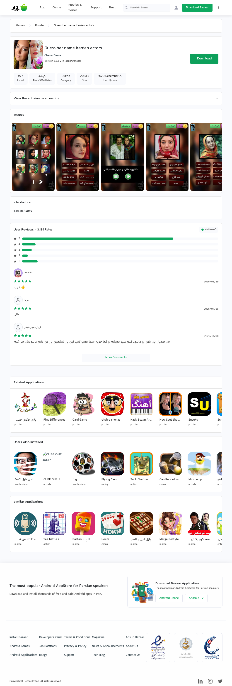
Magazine (98, 637)
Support (96, 7)
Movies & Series (75, 7)
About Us (132, 646)
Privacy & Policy (75, 646)
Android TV (196, 598)
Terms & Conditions (77, 637)
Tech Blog (98, 655)
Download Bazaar (197, 7)
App (42, 7)
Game (57, 7)
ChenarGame (52, 55)
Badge (43, 655)
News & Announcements (108, 646)
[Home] (19, 7)
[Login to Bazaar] (176, 8)
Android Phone (169, 598)
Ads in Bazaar (135, 637)
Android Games (20, 646)
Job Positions (48, 646)
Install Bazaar (19, 637)
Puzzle (39, 25)
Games (20, 25)
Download (204, 58)
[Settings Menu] (218, 7)
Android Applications (23, 655)
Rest (112, 7)
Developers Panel (50, 637)
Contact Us (133, 655)
